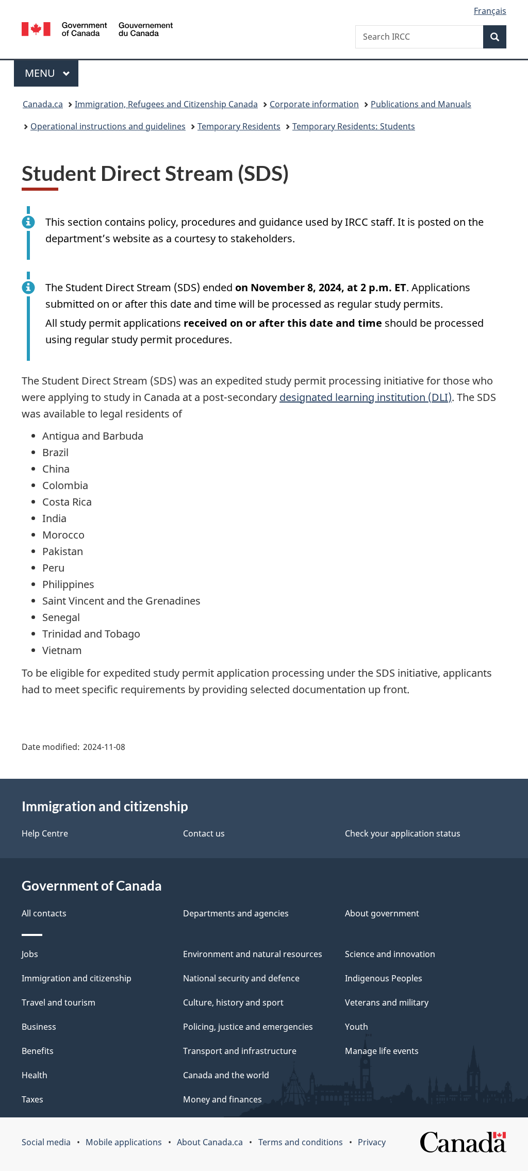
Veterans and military (386, 1002)
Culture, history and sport (233, 1002)
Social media (46, 1142)
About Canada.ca (210, 1142)
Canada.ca (43, 104)
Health (34, 1075)
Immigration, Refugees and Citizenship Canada (166, 104)
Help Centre (45, 833)
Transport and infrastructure (239, 1051)
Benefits (38, 1051)
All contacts (44, 913)
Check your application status (402, 833)
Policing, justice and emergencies (248, 1026)
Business (39, 1026)
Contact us (204, 833)
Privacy (372, 1142)
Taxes (32, 1099)
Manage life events (382, 1051)
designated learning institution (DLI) (365, 397)
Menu (41, 73)
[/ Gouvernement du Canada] (97, 30)
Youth (356, 1026)
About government (382, 913)
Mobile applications (124, 1142)
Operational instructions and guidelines (108, 126)
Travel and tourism (58, 1002)
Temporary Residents (238, 126)
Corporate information (314, 104)
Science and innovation (390, 954)
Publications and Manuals (421, 104)
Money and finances (222, 1099)
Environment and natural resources (252, 954)
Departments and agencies (236, 913)
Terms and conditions (300, 1142)
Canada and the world (226, 1075)
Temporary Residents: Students (353, 126)
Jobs (30, 954)
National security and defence (241, 978)
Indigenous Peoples (383, 978)
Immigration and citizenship (76, 978)
